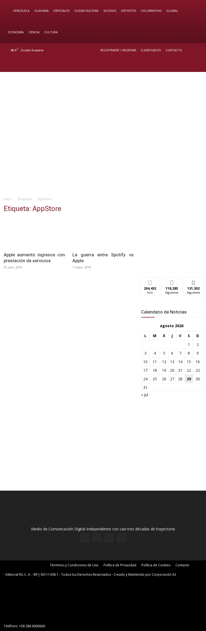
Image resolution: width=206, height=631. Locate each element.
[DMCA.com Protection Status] (44, 616)
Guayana (41, 11)
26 (164, 378)
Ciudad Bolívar (86, 11)
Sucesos (109, 11)
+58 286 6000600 (32, 626)
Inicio (8, 199)
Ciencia (33, 32)
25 (155, 378)
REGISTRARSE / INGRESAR (118, 50)
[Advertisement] (103, 151)
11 (155, 361)
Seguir (172, 281)
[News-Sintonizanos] (171, 264)
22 (189, 370)
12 (164, 361)
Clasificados (151, 50)
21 (180, 370)
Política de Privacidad (120, 565)
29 (189, 378)
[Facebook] (170, 64)
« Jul (144, 394)
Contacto (174, 50)
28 (180, 378)
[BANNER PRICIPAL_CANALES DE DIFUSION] (103, 94)
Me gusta (150, 281)
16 (198, 361)
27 (172, 378)
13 (172, 361)
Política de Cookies (155, 565)
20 (172, 370)
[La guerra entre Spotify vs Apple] (103, 233)
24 (145, 378)
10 (145, 361)
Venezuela (21, 11)
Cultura (51, 32)
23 (198, 370)
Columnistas (151, 11)
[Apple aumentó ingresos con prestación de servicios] (34, 233)
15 (189, 361)
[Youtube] (197, 64)
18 (155, 370)
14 (180, 361)
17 (145, 370)
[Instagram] (179, 64)
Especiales (61, 11)
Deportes (128, 11)
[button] (194, 10)
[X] (188, 64)
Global (172, 11)
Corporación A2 (164, 574)
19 (164, 370)
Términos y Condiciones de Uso (74, 565)
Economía (16, 32)
